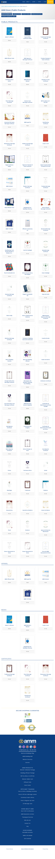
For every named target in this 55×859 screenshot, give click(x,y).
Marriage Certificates (37, 14)
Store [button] (39, 1)
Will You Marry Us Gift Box (27, 776)
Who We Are (27, 820)
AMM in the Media (27, 835)
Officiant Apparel (26, 14)
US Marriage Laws (27, 803)
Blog (24, 1)
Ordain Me (50, 1)
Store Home (27, 785)
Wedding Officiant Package (28, 773)
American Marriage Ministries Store (11, 6)
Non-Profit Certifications (27, 811)
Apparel (4, 563)
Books (3, 610)
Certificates (6, 659)
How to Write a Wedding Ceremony (27, 791)
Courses (27, 762)
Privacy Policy (45, 849)
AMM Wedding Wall (27, 756)
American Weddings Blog (27, 753)
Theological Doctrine (27, 817)
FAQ (27, 826)
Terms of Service (9, 849)
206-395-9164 (33, 750)
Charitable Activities (27, 832)
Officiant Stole (27, 782)
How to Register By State (27, 800)
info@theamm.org (23, 750)
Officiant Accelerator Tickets (9, 16)
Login (45, 1)
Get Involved (27, 838)
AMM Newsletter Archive (27, 814)
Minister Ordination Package (27, 769)
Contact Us (27, 823)
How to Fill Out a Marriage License (27, 794)
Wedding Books (16, 14)
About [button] (28, 1)
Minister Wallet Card (27, 779)
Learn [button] (33, 1)
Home (2, 6)
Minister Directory (27, 759)
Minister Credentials (6, 14)
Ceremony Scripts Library (27, 797)
